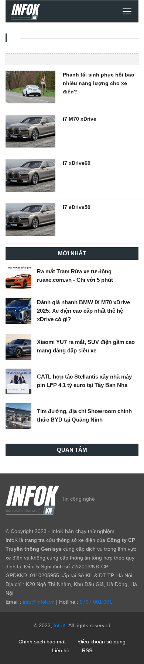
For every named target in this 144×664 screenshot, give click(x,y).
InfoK (60, 625)
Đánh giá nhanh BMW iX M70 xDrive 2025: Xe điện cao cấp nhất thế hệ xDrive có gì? (83, 310)
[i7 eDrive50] (30, 219)
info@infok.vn (39, 602)
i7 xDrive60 (76, 163)
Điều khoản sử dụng (102, 642)
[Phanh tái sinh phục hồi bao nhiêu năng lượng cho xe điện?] (30, 86)
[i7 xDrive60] (30, 175)
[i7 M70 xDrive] (30, 131)
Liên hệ (60, 650)
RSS (87, 650)
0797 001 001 (96, 602)
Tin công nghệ (78, 499)
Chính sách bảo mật (42, 642)
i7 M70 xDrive (79, 119)
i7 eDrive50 (76, 207)
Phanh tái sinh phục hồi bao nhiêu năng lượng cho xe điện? (98, 83)
